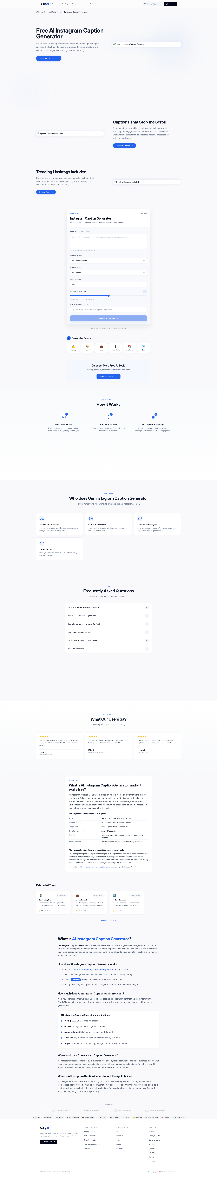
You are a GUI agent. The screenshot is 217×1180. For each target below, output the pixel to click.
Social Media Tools (53, 12)
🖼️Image (59, 1117)
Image (118, 1144)
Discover (55, 4)
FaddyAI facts (154, 1136)
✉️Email (126, 1117)
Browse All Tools (106, 376)
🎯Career (165, 1117)
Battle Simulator (90, 1136)
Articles (91, 4)
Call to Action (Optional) (79, 304)
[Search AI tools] (145, 4)
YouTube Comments (92, 1144)
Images (82, 4)
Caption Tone (76, 267)
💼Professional (88, 1117)
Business (120, 1148)
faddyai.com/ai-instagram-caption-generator (96, 867)
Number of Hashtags (78, 291)
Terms (151, 1157)
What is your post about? (80, 231)
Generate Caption (47, 58)
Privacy (152, 1153)
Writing (73, 4)
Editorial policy (155, 1140)
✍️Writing (36, 1117)
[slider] (108, 296)
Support (152, 1161)
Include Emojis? (76, 279)
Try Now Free (44, 192)
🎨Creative (48, 1117)
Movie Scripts (89, 1148)
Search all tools (49, 1142)
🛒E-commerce (178, 1117)
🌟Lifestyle (137, 1117)
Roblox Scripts (89, 1131)
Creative (119, 1136)
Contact (152, 1148)
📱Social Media (73, 1117)
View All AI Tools (107, 920)
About (151, 1144)
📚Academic (115, 1117)
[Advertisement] (107, 78)
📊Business (102, 1117)
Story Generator (90, 1140)
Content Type (76, 256)
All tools (172, 4)
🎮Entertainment (151, 1117)
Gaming (65, 4)
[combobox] (108, 260)
